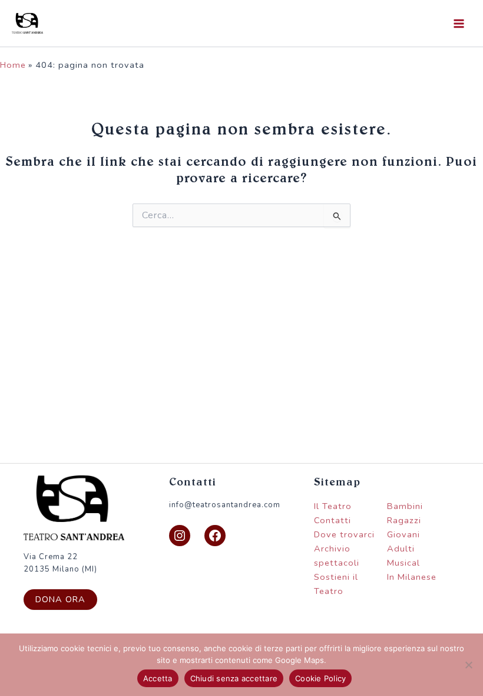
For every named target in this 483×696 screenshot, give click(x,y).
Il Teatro (333, 506)
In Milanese (411, 577)
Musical (403, 563)
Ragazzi (404, 520)
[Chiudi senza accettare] (468, 665)
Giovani (403, 534)
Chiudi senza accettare (234, 678)
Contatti (332, 520)
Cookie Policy (320, 678)
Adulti (401, 548)
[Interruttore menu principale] (458, 23)
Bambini (405, 506)
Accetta (158, 678)
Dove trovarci (344, 534)
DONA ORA (60, 599)
